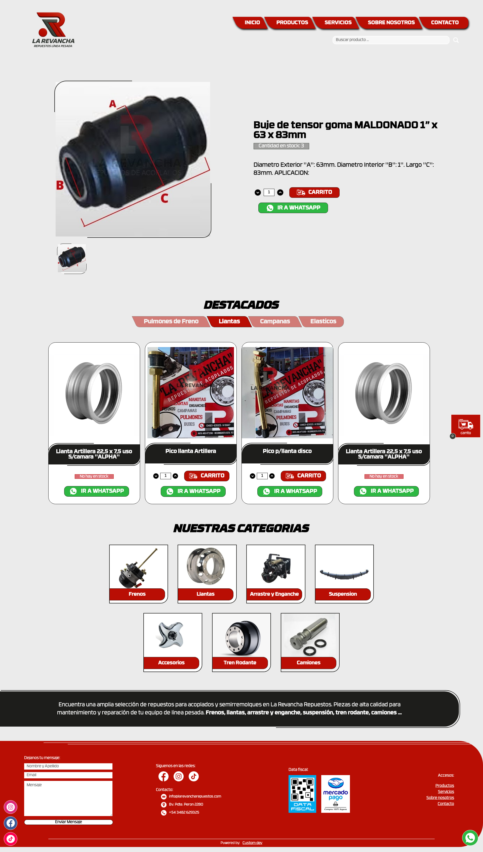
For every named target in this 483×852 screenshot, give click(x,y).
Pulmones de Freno (171, 322)
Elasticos (323, 322)
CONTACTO (445, 22)
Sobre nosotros (440, 798)
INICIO (252, 22)
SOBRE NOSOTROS (391, 22)
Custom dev (252, 843)
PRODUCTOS (292, 22)
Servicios (446, 792)
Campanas (275, 322)
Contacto (446, 804)
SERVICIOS (338, 22)
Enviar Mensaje (68, 822)
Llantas (229, 322)
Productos (444, 786)
